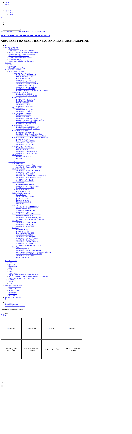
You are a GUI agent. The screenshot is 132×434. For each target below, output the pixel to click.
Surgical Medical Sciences (17, 71)
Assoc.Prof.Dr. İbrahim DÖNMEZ (27, 238)
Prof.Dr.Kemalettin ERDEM (25, 132)
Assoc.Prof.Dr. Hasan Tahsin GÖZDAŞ (28, 217)
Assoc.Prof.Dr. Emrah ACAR (25, 240)
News (10, 268)
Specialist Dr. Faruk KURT (24, 179)
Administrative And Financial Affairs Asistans (22, 54)
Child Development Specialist (25, 196)
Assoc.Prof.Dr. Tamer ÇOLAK (25, 172)
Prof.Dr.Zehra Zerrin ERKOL (25, 184)
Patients (11, 281)
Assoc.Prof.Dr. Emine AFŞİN (25, 226)
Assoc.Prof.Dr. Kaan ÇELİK (25, 174)
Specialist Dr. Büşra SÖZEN (25, 85)
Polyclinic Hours (14, 290)
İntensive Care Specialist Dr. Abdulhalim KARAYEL (32, 90)
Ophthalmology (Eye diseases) (21, 113)
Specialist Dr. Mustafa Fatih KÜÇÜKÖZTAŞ (30, 219)
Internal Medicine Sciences (17, 162)
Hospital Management (11, 47)
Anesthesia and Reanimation (21, 73)
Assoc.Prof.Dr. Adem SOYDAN (26, 122)
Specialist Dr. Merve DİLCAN (25, 210)
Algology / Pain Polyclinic (20, 189)
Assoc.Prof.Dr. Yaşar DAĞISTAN (26, 96)
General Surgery (17, 97)
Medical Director (14, 49)
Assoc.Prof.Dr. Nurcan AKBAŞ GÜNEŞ (29, 167)
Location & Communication (13, 285)
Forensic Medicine (18, 182)
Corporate (8, 63)
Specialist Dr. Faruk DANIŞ (25, 181)
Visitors (11, 283)
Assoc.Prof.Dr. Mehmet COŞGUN (27, 242)
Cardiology (15, 228)
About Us (11, 64)
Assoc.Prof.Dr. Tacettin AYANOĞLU (28, 153)
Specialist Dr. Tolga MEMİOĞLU (26, 243)
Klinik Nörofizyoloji (22, 257)
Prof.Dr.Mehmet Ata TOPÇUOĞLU (27, 127)
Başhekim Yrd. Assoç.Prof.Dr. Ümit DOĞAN (30, 120)
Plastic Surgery (17, 155)
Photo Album (13, 266)
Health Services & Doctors (13, 70)
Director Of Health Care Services (19, 56)
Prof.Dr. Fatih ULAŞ (22, 116)
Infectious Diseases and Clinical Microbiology (26, 214)
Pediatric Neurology (22, 198)
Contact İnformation (15, 287)
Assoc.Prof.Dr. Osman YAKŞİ (25, 111)
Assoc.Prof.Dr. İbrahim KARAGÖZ (27, 83)
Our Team (12, 264)
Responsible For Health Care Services (20, 57)
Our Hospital (12, 66)
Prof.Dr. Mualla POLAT (23, 209)
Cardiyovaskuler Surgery (20, 130)
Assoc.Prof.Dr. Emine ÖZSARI (26, 222)
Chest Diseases (17, 221)
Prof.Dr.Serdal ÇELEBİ (23, 115)
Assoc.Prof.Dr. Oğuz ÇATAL (25, 104)
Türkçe (7, 2)
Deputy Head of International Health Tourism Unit (24, 275)
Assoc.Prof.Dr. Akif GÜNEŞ (25, 144)
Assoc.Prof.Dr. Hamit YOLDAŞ (26, 82)
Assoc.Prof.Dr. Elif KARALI (25, 143)
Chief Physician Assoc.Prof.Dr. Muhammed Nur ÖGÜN (33, 252)
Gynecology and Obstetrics (20, 125)
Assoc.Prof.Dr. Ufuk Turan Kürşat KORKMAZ (31, 136)
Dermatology (16, 205)
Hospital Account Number (13, 297)
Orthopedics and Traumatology (21, 146)
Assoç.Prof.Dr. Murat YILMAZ (26, 255)
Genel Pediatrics (21, 195)
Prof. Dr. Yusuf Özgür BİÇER (25, 141)
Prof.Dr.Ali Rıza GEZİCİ (24, 94)
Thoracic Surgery (17, 108)
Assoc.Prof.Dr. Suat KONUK (25, 224)
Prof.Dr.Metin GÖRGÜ (23, 156)
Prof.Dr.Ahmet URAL (23, 139)
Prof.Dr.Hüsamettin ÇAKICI (25, 148)
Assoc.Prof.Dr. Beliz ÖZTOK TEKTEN (28, 170)
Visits (10, 269)
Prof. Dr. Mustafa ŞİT (23, 103)
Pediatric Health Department (21, 193)
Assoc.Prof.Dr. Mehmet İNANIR (26, 236)
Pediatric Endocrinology (23, 202)
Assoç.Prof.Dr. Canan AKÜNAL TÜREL (29, 254)
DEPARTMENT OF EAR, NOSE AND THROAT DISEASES (28, 276)
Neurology (15, 247)
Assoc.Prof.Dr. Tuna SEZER (25, 212)
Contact (11, 271)
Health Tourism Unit (11, 261)
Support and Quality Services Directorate (21, 61)
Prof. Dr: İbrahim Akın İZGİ (25, 233)
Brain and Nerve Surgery (20, 92)
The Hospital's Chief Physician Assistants (21, 50)
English (7, 4)
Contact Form (13, 294)
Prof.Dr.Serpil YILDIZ (23, 248)
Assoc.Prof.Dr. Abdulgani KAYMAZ (27, 118)
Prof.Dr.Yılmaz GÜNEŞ (23, 231)
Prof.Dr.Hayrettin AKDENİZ (25, 215)
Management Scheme (15, 59)
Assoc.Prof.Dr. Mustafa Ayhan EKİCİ (28, 129)
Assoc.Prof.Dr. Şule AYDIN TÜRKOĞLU (29, 250)
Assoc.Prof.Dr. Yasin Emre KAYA (26, 151)
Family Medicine (17, 163)
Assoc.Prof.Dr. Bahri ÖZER (25, 106)
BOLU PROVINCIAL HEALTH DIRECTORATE (25, 35)
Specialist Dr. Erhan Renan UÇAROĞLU (29, 134)
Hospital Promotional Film (17, 68)
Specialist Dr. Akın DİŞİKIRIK (25, 89)
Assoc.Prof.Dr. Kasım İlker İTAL (26, 87)
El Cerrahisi (19, 158)
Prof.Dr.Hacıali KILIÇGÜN (25, 110)
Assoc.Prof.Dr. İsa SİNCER (24, 235)
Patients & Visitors (10, 280)
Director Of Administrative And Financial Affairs (23, 52)
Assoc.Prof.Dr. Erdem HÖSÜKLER (27, 186)
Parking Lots (12, 288)
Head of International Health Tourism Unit (21, 278)
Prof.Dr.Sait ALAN (22, 229)
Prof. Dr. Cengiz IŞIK (23, 149)
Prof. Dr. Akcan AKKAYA (24, 76)
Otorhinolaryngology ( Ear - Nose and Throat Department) (30, 137)
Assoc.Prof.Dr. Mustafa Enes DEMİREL (28, 177)
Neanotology (20, 203)
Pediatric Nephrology (22, 200)
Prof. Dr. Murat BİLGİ (23, 78)
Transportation (13, 292)
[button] (8, 10)
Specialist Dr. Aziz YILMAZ (25, 188)
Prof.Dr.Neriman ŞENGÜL (24, 101)
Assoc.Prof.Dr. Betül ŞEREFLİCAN (27, 207)
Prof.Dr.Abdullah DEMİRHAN (26, 75)
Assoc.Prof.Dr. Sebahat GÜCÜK (26, 165)
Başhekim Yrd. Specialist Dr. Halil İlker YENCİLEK (32, 176)
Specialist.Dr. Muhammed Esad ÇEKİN (28, 245)
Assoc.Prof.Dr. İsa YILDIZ (24, 80)
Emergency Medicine (18, 169)
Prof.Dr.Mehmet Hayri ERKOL (26, 99)
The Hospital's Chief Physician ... (15, 306)
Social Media (13, 273)
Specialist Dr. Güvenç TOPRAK (26, 123)
